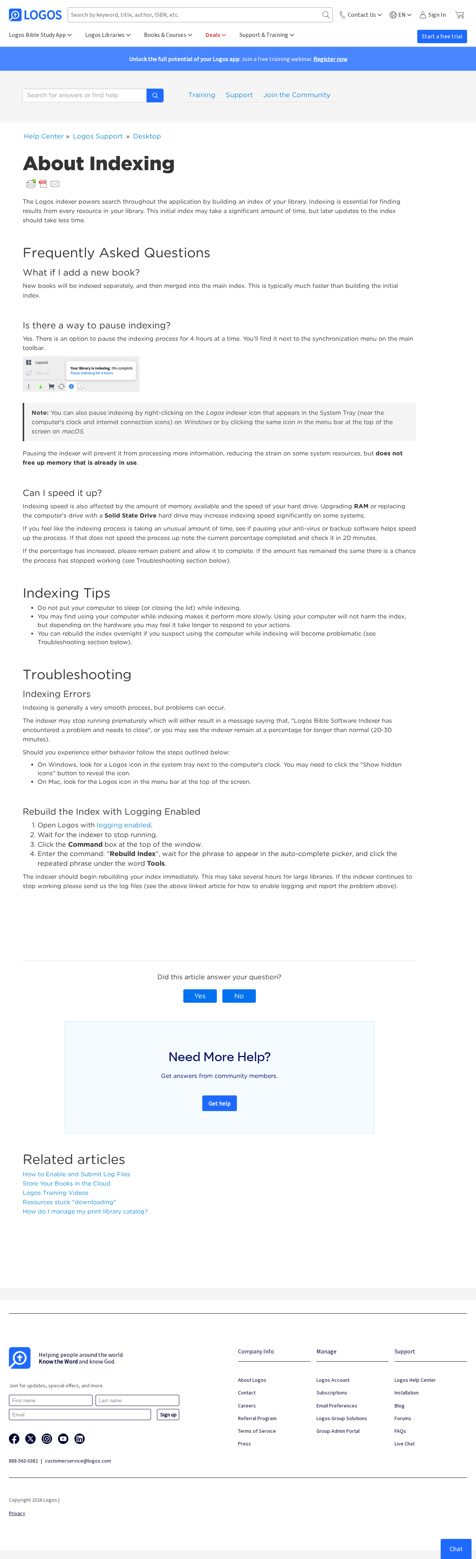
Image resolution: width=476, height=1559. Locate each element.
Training (201, 95)
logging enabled (124, 825)
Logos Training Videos (56, 1192)
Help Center (44, 136)
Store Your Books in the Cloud (66, 1183)
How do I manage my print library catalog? (85, 1211)
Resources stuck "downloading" (69, 1202)
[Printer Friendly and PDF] (43, 183)
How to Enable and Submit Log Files (76, 1174)
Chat (456, 1548)
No (239, 996)
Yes (200, 996)
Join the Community (297, 95)
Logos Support (98, 136)
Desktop (147, 136)
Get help (220, 1103)
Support (239, 95)
